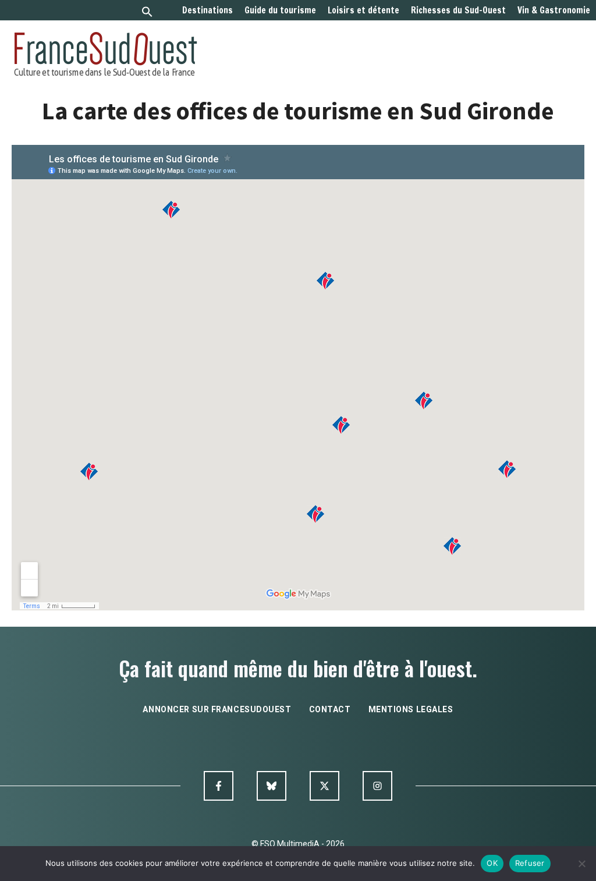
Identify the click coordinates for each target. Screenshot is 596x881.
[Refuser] (581, 863)
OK (492, 863)
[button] (147, 13)
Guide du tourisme (280, 10)
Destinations (207, 10)
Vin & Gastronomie (553, 10)
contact (330, 709)
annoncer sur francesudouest (217, 709)
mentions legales (410, 709)
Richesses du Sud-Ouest (458, 10)
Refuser (530, 863)
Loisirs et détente (363, 10)
